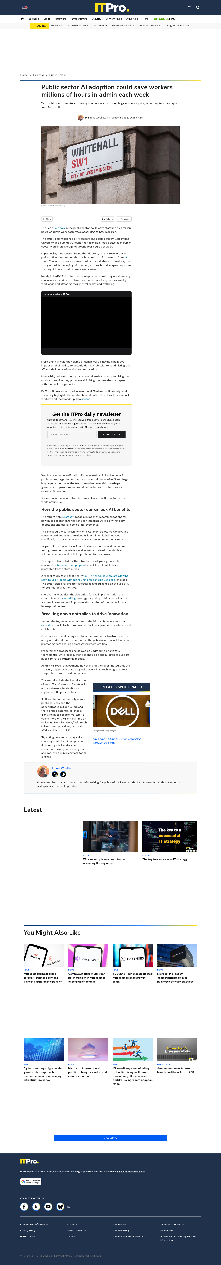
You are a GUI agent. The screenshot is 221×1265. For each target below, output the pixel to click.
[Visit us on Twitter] (36, 1206)
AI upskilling (69, 598)
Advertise (132, 18)
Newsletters (166, 1230)
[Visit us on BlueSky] (58, 1206)
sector (85, 399)
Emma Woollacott (98, 117)
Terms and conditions (172, 1224)
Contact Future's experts (34, 1224)
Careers (71, 1236)
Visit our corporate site (131, 1171)
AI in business (100, 25)
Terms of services (87, 445)
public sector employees (69, 565)
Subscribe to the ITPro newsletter (69, 25)
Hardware (60, 18)
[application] (86, 322)
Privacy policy (27, 1230)
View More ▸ (110, 1138)
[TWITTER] (55, 774)
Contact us (120, 1224)
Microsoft (68, 517)
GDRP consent (28, 1236)
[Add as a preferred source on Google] (30, 1181)
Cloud (46, 18)
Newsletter (125, 219)
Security (96, 18)
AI (125, 257)
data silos (47, 625)
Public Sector (57, 75)
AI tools (60, 228)
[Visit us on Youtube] (48, 1206)
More (145, 18)
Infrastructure (79, 18)
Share (48, 219)
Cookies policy (121, 1230)
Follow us (110, 219)
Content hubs (114, 18)
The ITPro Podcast (150, 25)
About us (72, 1224)
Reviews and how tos (123, 25)
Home (24, 75)
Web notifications (77, 1230)
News (141, 117)
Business (33, 18)
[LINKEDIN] (64, 774)
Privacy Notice (69, 448)
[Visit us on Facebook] (24, 1206)
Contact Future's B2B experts (130, 1236)
